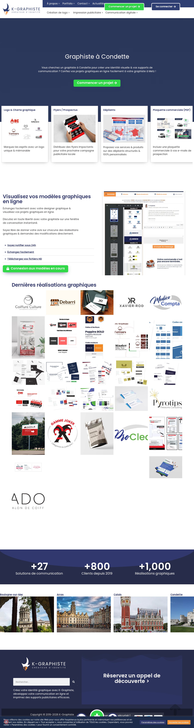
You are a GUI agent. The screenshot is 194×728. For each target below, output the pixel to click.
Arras (60, 594)
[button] (48, 245)
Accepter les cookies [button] (179, 722)
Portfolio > (68, 3)
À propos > (53, 3)
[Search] (73, 682)
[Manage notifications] (6, 721)
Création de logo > (58, 12)
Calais (118, 594)
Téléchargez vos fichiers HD (24, 259)
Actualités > (99, 3)
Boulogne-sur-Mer (11, 594)
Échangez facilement (20, 252)
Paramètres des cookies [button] (152, 722)
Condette (176, 594)
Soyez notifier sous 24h (21, 245)
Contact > (83, 3)
